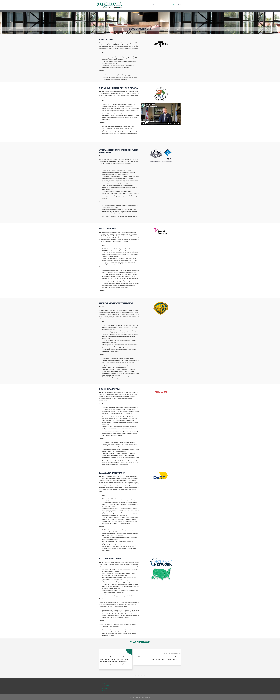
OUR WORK (105, 689)
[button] (135, 675)
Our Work (173, 5)
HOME (103, 683)
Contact (180, 5)
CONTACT (104, 690)
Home (148, 5)
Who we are (165, 5)
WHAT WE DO (105, 685)
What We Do (156, 5)
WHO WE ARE (105, 687)
